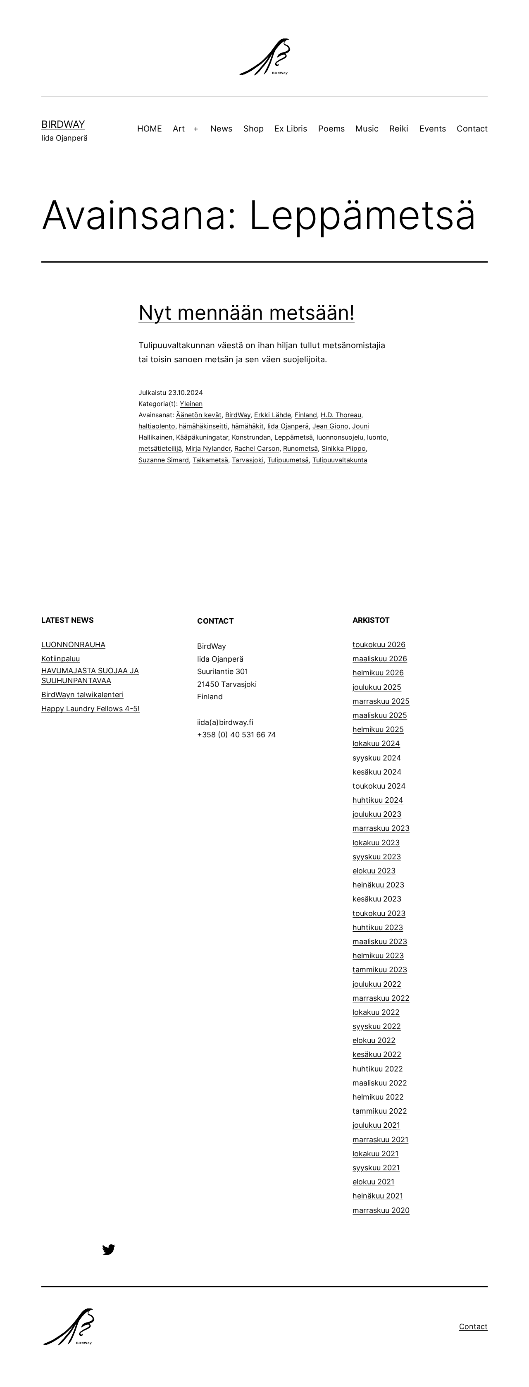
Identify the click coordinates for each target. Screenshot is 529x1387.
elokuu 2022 (374, 1040)
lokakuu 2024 (376, 743)
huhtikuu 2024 (378, 800)
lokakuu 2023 (376, 842)
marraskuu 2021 (380, 1139)
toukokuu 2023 (379, 913)
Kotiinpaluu (60, 658)
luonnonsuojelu (340, 437)
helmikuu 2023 (378, 955)
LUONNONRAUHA (73, 644)
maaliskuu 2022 (380, 1083)
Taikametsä (210, 460)
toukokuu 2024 (379, 786)
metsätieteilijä (160, 448)
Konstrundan (251, 437)
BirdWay (63, 124)
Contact (472, 129)
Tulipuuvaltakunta (339, 460)
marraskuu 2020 (381, 1210)
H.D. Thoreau (341, 415)
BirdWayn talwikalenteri (82, 694)
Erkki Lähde (272, 415)
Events (432, 129)
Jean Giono (330, 426)
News (221, 129)
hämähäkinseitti (203, 426)
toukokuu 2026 (379, 644)
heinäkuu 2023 (378, 884)
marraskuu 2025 (381, 701)
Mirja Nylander (208, 448)
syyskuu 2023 (377, 856)
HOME (149, 129)
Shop (253, 129)
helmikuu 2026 (378, 672)
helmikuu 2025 (378, 729)
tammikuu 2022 (380, 1111)
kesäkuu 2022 (377, 1054)
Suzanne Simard (163, 460)
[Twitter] (108, 1249)
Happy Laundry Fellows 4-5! (90, 708)
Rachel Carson (256, 448)
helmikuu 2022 (378, 1097)
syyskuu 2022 (377, 1026)
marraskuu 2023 (381, 828)
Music (367, 129)
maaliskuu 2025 (380, 715)
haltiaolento (156, 426)
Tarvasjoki (248, 460)
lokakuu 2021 (375, 1153)
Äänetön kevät (199, 415)
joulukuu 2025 (377, 687)
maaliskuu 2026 (380, 658)
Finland (306, 415)
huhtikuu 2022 (378, 1068)
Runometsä (300, 448)
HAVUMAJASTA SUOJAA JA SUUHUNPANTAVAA (90, 675)
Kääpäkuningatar (202, 437)
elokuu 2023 (374, 870)
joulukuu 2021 (376, 1125)
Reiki (398, 129)
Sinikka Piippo (344, 448)
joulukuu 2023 (377, 814)
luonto (377, 437)
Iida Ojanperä (288, 426)
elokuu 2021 (373, 1181)
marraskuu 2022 (381, 998)
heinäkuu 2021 (378, 1195)
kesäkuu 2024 (377, 772)
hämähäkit (247, 426)
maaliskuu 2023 (380, 941)
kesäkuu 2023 (377, 898)
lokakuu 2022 (376, 1012)
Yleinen (191, 403)
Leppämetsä (293, 437)
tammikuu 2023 (380, 969)
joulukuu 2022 (377, 984)
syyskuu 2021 (376, 1167)
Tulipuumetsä (288, 460)
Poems (331, 129)
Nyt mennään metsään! (246, 312)
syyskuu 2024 (377, 757)
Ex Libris (290, 129)
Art (179, 129)
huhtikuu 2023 (378, 927)
